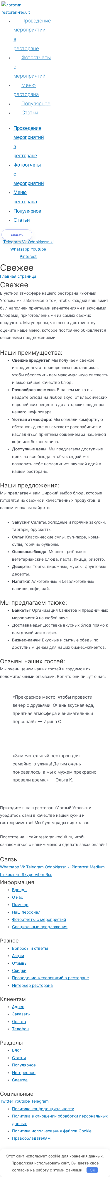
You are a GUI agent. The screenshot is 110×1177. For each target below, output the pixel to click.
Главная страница (18, 276)
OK (92, 1170)
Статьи (29, 113)
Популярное (35, 103)
